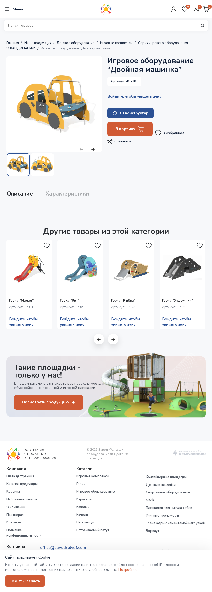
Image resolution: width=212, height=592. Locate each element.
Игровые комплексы (116, 43)
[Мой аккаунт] (174, 9)
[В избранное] (46, 245)
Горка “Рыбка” (123, 300)
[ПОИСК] (202, 25)
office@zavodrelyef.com (63, 548)
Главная (13, 43)
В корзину (125, 129)
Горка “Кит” (69, 300)
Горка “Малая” (21, 300)
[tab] (19, 193)
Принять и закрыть (25, 581)
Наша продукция (38, 43)
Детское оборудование (76, 43)
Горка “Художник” (177, 300)
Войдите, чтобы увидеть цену (134, 96)
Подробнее (128, 569)
